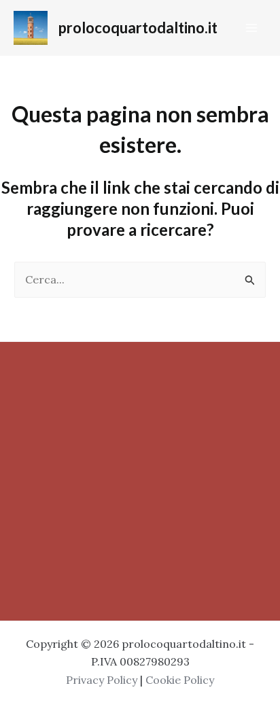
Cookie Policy (179, 680)
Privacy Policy (101, 680)
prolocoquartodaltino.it (137, 27)
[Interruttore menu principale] (251, 28)
